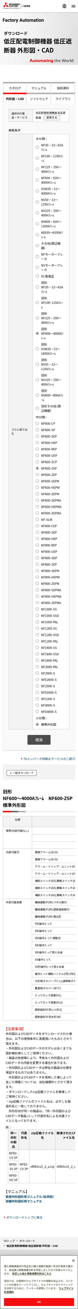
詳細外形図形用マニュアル (24, 1201)
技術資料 (63, 88)
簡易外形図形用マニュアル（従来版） (30, 1196)
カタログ (15, 88)
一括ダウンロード (23, 773)
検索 (39, 739)
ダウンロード (27, 1241)
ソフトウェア (39, 98)
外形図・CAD (15, 98)
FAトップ (9, 1241)
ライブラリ (63, 98)
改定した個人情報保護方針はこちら (31, 1273)
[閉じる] (73, 1260)
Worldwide (64, 6)
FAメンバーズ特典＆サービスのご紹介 (49, 758)
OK (39, 1302)
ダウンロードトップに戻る (24, 1217)
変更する (52, 117)
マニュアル (39, 88)
